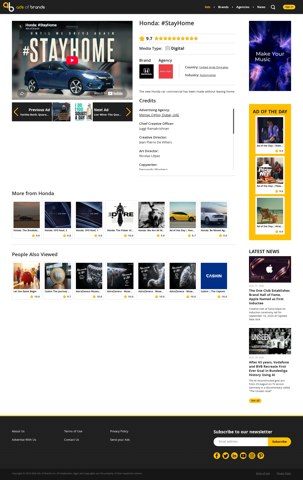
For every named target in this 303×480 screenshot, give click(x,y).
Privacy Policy (119, 431)
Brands (223, 7)
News (261, 7)
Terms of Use (73, 431)
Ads (207, 7)
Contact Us (71, 440)
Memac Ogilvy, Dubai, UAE (159, 115)
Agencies (242, 7)
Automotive (208, 75)
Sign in (289, 7)
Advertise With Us (24, 440)
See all (255, 401)
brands (30, 7)
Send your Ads (120, 440)
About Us (18, 431)
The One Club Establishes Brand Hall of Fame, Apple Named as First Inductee (269, 297)
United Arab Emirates (213, 67)
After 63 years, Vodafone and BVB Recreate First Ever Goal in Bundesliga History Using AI (269, 369)
